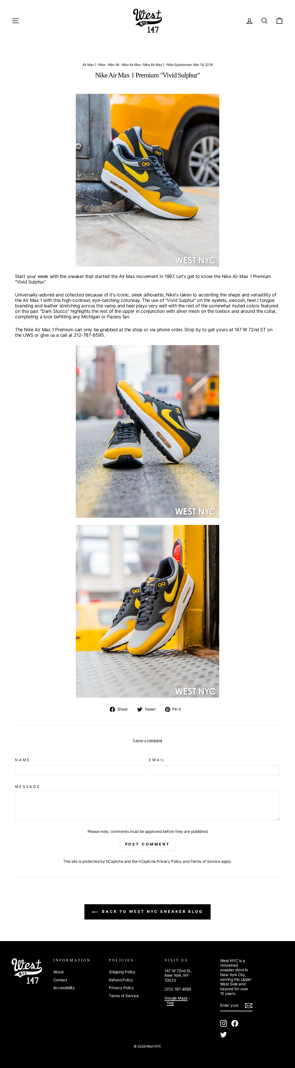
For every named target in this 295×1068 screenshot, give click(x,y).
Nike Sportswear (179, 64)
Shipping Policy (122, 972)
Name (22, 760)
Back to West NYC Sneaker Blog (151, 911)
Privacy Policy (169, 861)
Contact (60, 980)
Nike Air (114, 64)
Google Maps (176, 998)
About (58, 972)
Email (157, 760)
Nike (101, 64)
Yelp (170, 1003)
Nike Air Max (131, 64)
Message (28, 787)
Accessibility (64, 987)
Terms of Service (205, 861)
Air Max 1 (89, 64)
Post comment (147, 844)
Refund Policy (121, 980)
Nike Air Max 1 (153, 64)
